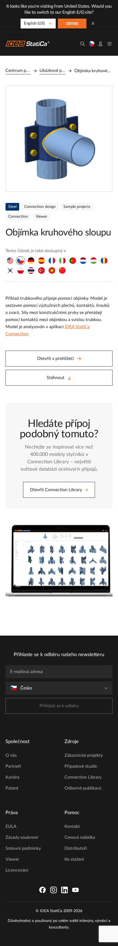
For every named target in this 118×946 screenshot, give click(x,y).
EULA (10, 826)
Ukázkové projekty (53, 70)
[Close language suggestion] (93, 23)
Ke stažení (74, 859)
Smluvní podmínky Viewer (23, 853)
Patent (11, 788)
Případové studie (80, 766)
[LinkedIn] (64, 890)
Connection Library (83, 777)
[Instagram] (53, 890)
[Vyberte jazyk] (91, 43)
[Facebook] (42, 890)
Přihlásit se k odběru (59, 706)
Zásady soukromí (21, 837)
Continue (72, 24)
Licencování (16, 870)
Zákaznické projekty (83, 755)
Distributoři (75, 848)
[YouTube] (75, 890)
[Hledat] (83, 44)
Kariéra (12, 777)
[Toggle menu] (109, 44)
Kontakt (72, 826)
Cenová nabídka (79, 837)
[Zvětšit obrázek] (59, 138)
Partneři (13, 766)
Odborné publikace (82, 788)
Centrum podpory (18, 70)
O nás (11, 755)
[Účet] (100, 43)
